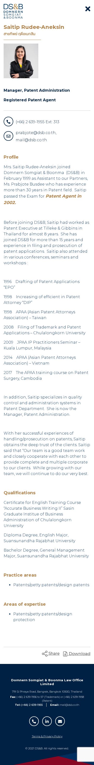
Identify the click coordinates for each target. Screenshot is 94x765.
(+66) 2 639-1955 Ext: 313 (37, 122)
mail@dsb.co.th (69, 705)
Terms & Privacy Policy (47, 736)
